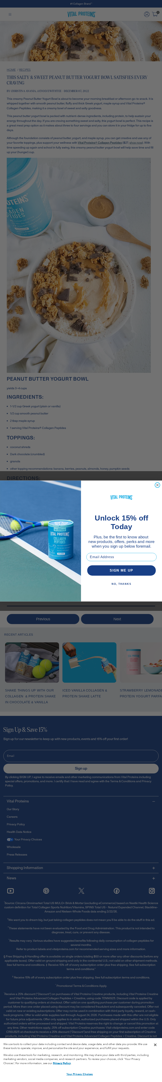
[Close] (155, 1044)
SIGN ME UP (121, 570)
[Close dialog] (157, 485)
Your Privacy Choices (79, 1074)
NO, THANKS (121, 583)
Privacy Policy (62, 1063)
